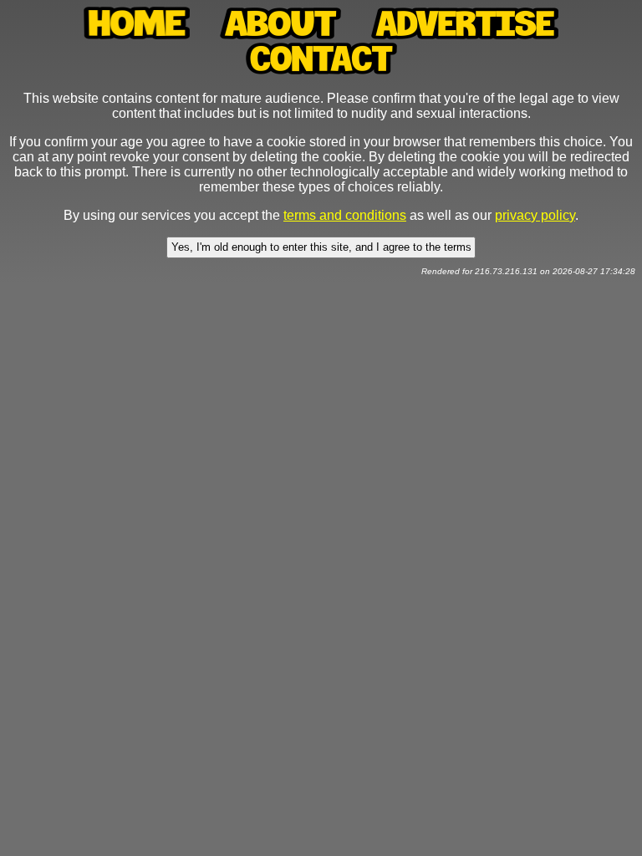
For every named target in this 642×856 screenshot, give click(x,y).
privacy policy (535, 215)
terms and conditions (344, 215)
